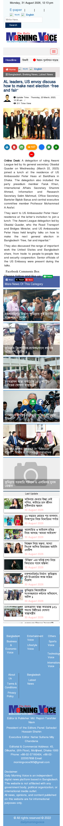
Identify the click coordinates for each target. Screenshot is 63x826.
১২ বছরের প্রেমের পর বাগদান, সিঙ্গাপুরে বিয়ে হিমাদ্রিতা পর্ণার (41, 517)
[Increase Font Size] (56, 147)
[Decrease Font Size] (31, 154)
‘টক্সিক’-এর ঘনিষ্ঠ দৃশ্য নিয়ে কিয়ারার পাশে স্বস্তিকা (40, 561)
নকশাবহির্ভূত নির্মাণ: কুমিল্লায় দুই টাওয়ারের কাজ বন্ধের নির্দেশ (31, 316)
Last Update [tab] (31, 493)
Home (12, 69)
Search (13, 25)
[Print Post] (7, 147)
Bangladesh (14, 74)
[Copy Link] (49, 147)
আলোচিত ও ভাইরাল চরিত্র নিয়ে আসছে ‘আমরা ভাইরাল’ (41, 531)
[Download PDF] (14, 147)
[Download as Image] (21, 147)
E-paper (16, 10)
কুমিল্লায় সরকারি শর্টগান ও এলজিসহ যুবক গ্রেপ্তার (30, 484)
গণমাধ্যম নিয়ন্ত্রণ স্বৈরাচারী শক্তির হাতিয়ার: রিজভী (30, 417)
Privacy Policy (11, 694)
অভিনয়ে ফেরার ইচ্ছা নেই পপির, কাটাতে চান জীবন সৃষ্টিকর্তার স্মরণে (38, 503)
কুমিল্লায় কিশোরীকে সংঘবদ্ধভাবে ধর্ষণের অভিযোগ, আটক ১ (29, 350)
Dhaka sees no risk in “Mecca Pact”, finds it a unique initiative (28, 450)
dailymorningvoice (32, 822)
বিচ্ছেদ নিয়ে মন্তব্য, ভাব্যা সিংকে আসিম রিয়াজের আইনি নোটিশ (41, 547)
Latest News (46, 74)
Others (52, 636)
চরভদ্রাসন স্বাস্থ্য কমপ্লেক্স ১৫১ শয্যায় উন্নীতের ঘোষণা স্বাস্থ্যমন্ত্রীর (27, 383)
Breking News (30, 74)
